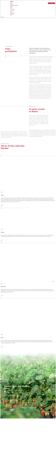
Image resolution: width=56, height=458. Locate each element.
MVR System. (49, 411)
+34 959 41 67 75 (11, 395)
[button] (51, 3)
